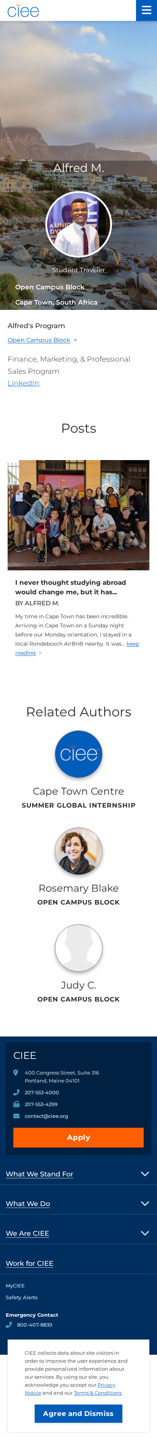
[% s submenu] (145, 1173)
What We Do (28, 1204)
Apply (78, 1137)
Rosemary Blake (78, 888)
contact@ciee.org (46, 1116)
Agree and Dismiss (78, 1413)
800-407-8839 (34, 1325)
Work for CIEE (29, 1263)
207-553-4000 (42, 1092)
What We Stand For (39, 1174)
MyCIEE (15, 1285)
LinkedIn (23, 383)
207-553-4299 (41, 1104)
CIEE (24, 1055)
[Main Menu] (146, 10)
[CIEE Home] (24, 10)
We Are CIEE (27, 1233)
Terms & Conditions (98, 1393)
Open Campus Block (39, 340)
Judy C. (78, 985)
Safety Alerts (22, 1297)
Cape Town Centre (78, 791)
